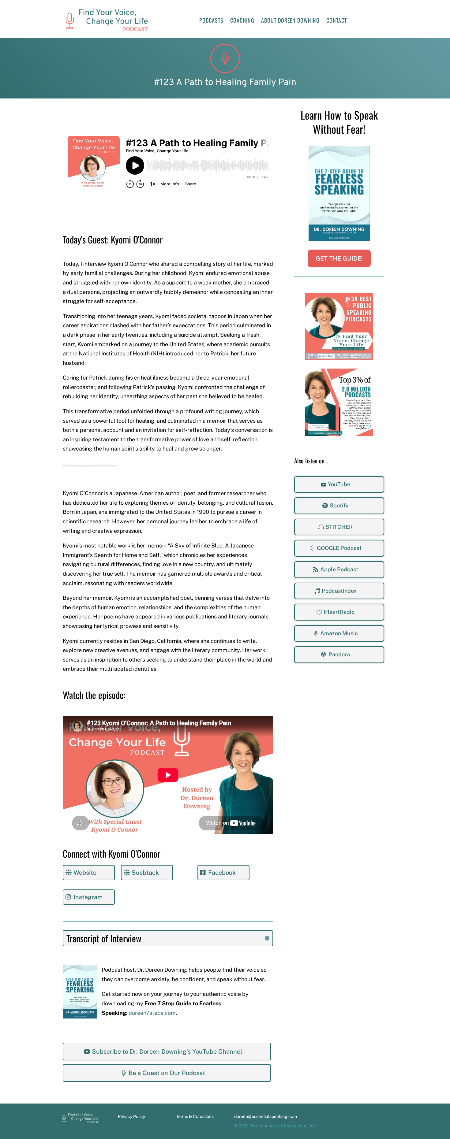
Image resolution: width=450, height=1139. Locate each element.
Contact (336, 21)
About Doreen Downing (290, 21)
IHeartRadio (339, 612)
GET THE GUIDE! (339, 258)
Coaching (242, 21)
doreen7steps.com (152, 1013)
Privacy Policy (131, 1116)
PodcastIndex (339, 591)
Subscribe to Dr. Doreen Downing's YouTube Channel (167, 1051)
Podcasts (211, 21)
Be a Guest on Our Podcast (167, 1073)
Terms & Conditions (195, 1116)
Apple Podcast (339, 569)
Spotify (339, 505)
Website (84, 872)
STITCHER (339, 527)
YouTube (339, 484)
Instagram (88, 897)
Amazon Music (339, 633)
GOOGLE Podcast (339, 548)
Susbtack (145, 872)
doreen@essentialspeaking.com (265, 1116)
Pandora (339, 654)
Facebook (222, 872)
